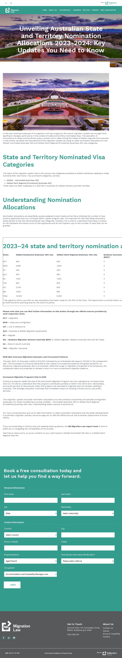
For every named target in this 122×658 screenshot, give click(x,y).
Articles (86, 10)
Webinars (77, 10)
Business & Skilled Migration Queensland (28, 331)
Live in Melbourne (17, 327)
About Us (52, 10)
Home (45, 10)
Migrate (11, 335)
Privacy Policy (67, 653)
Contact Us (108, 628)
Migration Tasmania (18, 348)
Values (106, 631)
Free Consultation (108, 10)
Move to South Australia (19, 344)
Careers (95, 10)
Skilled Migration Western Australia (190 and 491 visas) (79, 340)
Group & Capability (111, 634)
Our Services (64, 10)
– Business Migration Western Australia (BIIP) (29, 340)
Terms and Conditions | (53, 653)
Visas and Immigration (20, 322)
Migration (13, 318)
